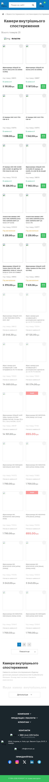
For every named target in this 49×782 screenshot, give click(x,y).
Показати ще (24, 652)
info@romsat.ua (28, 749)
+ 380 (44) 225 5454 (28, 735)
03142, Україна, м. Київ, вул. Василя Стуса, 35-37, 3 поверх (27, 742)
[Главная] (3, 14)
